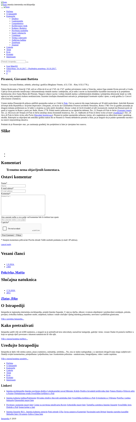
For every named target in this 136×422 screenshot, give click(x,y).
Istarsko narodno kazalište (117, 412)
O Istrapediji (11, 14)
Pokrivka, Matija (13, 272)
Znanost (15, 45)
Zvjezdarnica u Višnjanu (106, 398)
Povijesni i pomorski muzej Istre (19, 405)
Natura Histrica (116, 391)
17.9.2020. (10, 290)
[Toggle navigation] (2, 7)
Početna (9, 11)
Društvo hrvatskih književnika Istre (94, 391)
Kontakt (9, 54)
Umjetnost (16, 35)
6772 (8, 71)
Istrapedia (5, 418)
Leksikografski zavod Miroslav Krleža (63, 391)
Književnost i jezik (19, 26)
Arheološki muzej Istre (76, 405)
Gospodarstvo (17, 23)
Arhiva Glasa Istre (35, 414)
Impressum (11, 57)
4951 (8, 293)
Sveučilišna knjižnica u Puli (83, 398)
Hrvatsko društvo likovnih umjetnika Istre (54, 398)
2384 (8, 267)
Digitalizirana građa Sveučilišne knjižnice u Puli (34, 393)
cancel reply (6, 244)
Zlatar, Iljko (9, 298)
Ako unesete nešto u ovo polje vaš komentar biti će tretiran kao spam (30, 217)
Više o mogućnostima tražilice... (14, 339)
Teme (8, 50)
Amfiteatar (118, 113)
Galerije (9, 47)
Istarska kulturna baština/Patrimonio (21, 398)
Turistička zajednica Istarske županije (101, 405)
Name (4, 183)
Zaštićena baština (19, 40)
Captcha (5, 222)
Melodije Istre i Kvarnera (16, 414)
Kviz (8, 52)
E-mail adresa (7, 188)
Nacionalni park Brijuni (96, 412)
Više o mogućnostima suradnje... (14, 359)
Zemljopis (16, 42)
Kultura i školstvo (19, 28)
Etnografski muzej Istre (24, 400)
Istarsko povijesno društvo (36, 391)
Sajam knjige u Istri (27, 407)
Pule (66, 103)
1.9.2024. (10, 264)
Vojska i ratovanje (19, 38)
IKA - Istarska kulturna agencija (34, 412)
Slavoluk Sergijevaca (43, 115)
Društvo (15, 18)
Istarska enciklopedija (15, 391)
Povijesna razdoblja (20, 30)
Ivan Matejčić (12, 66)
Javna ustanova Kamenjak (75, 412)
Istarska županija (13, 412)
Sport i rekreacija (19, 33)
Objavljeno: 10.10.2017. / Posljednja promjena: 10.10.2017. (31, 68)
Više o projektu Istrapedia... (12, 319)
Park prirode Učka (55, 412)
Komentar (5, 193)
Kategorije (10, 16)
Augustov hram (124, 110)
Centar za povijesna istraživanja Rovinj (50, 405)
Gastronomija (17, 21)
